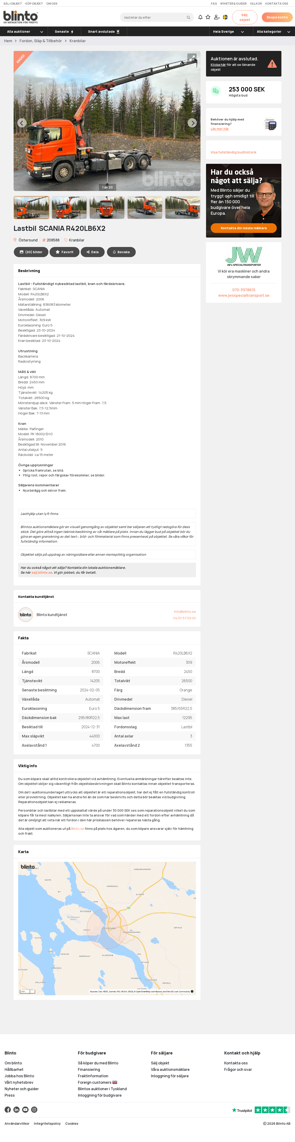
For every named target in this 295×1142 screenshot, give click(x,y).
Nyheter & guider (233, 4)
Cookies (71, 1123)
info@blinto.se (185, 611)
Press (10, 1095)
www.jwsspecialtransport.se (243, 295)
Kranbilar (78, 40)
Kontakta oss (276, 4)
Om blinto (13, 1063)
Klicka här (218, 64)
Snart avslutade (101, 31)
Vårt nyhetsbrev (19, 1082)
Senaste (62, 31)
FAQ (214, 4)
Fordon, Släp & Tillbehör (41, 40)
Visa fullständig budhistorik (234, 152)
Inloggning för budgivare (100, 1095)
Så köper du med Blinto (98, 1063)
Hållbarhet (14, 1069)
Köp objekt (34, 4)
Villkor (256, 4)
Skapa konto (277, 17)
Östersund (28, 240)
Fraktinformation (93, 1075)
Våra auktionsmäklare (170, 1069)
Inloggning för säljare (170, 1075)
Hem (8, 40)
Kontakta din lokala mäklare (244, 228)
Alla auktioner (18, 31)
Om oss (51, 4)
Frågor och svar (238, 1069)
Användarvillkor (17, 1123)
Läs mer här (220, 128)
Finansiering (89, 1069)
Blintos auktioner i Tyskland (102, 1088)
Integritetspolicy (47, 1123)
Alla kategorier (269, 31)
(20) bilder (33, 252)
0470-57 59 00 (184, 618)
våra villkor (180, 536)
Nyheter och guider (22, 1088)
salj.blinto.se (41, 572)
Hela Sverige (223, 31)
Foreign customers (95, 1082)
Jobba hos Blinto (19, 1075)
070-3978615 (243, 289)
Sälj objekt (12, 4)
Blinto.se (77, 828)
